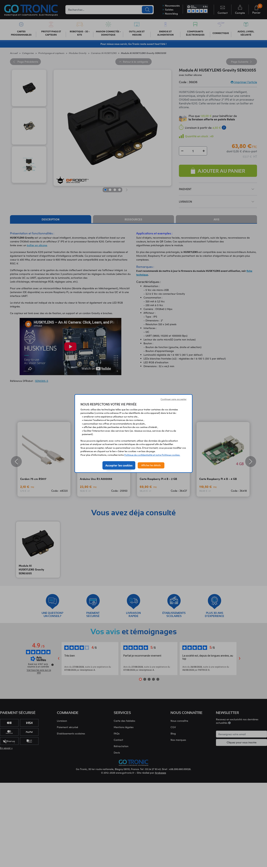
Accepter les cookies (118, 465)
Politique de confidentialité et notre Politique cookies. (152, 454)
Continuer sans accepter (174, 399)
